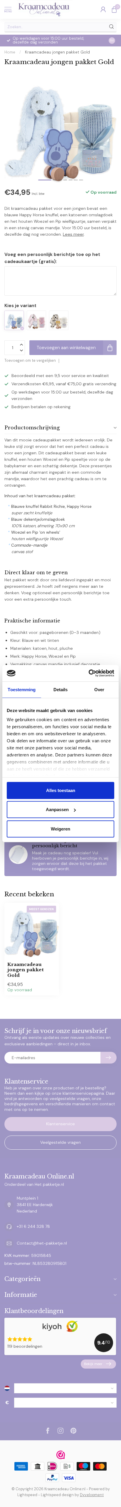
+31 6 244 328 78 (33, 1226)
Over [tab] (99, 689)
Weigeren (60, 828)
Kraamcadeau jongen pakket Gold (57, 52)
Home (9, 52)
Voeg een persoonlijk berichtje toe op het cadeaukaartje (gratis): (52, 258)
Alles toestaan (60, 790)
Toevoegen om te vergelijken (30, 360)
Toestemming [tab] (22, 689)
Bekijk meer (93, 1364)
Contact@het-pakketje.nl (42, 1243)
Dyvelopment (92, 1495)
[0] (114, 9)
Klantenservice (60, 1123)
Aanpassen (57, 809)
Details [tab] (60, 689)
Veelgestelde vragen (60, 1142)
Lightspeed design (57, 1495)
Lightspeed (27, 1495)
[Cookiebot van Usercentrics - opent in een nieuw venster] (88, 673)
